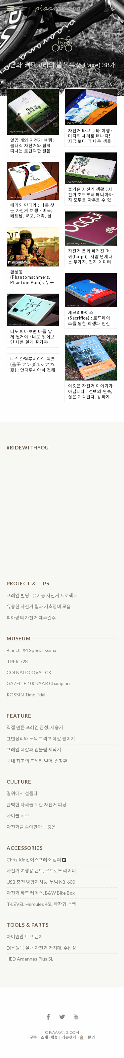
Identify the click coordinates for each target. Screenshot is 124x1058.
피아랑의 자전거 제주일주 (31, 618)
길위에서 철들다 (22, 793)
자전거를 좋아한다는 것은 (31, 827)
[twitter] (62, 1016)
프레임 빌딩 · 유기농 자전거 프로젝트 (42, 595)
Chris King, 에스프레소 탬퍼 (34, 859)
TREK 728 (17, 661)
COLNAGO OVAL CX (29, 672)
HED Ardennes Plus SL (30, 959)
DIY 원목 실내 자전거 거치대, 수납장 (41, 948)
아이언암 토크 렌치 (25, 936)
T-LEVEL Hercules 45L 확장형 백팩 (41, 904)
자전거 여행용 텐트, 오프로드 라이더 (41, 870)
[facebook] (48, 1016)
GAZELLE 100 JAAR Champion (38, 683)
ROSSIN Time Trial (26, 694)
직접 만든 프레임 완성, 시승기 (35, 727)
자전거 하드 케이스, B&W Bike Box (41, 893)
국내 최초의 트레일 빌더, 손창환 (37, 761)
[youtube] (76, 1016)
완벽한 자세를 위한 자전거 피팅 (36, 804)
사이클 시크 (18, 815)
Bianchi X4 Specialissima (31, 650)
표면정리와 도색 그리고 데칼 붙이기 (41, 738)
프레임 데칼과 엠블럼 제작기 (34, 749)
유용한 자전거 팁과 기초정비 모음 (39, 606)
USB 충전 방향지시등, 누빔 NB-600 (41, 882)
